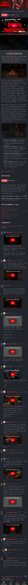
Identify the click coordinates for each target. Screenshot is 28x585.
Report (17, 576)
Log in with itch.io (8, 225)
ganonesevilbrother (11, 343)
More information (7, 171)
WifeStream (9, 366)
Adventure (7, 579)
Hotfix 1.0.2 (5, 217)
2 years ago (14, 285)
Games (2, 579)
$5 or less (11, 579)
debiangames (9, 232)
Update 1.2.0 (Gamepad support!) (9, 210)
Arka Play (8, 313)
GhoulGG (8, 285)
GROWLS (8, 458)
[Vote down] (2, 234)
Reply (4, 256)
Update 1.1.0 (5, 213)
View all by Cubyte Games (10, 576)
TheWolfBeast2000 (11, 558)
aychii (7, 483)
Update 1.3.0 (5, 207)
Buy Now (4, 15)
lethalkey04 (9, 260)
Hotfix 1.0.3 (5, 215)
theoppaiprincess (11, 391)
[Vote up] (2, 232)
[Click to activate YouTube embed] (12, 240)
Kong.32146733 (10, 450)
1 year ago (16, 232)
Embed (21, 576)
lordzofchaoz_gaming (11, 512)
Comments (24, 584)
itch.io (2, 576)
